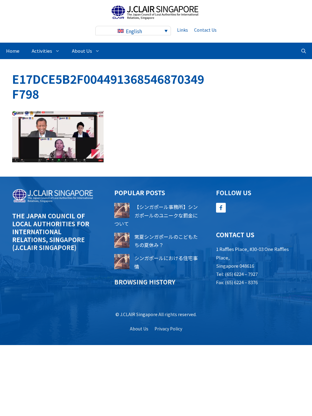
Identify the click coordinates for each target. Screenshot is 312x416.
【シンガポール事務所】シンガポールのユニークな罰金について (156, 215)
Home (13, 51)
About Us (82, 51)
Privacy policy (168, 329)
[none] (133, 30)
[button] (303, 51)
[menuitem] (133, 30)
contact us (205, 30)
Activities (42, 51)
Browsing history (144, 281)
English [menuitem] (134, 31)
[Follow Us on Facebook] (221, 208)
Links (182, 30)
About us (139, 329)
